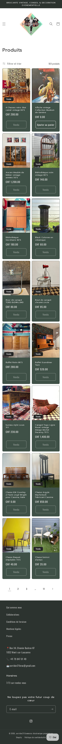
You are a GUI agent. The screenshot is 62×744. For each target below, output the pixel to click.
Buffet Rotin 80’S (14, 362)
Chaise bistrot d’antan (42, 558)
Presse (9, 636)
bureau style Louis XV (15, 426)
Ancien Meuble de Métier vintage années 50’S (15, 175)
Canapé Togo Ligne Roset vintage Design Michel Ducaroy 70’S (45, 429)
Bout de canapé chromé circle (43, 301)
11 (44, 588)
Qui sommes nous (14, 607)
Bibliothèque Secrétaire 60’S (13, 238)
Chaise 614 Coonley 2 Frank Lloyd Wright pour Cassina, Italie (16, 495)
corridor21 (20, 733)
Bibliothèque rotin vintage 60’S (44, 173)
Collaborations (12, 614)
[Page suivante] (52, 588)
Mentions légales (13, 628)
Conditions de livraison (16, 621)
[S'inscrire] (51, 709)
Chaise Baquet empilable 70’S (13, 558)
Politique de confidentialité (35, 737)
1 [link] (9, 588)
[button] (3, 23)
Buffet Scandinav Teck (43, 363)
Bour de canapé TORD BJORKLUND (14, 301)
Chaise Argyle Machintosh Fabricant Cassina (44, 495)
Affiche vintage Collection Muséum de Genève (44, 110)
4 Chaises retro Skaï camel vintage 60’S (16, 108)
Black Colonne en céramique (44, 238)
